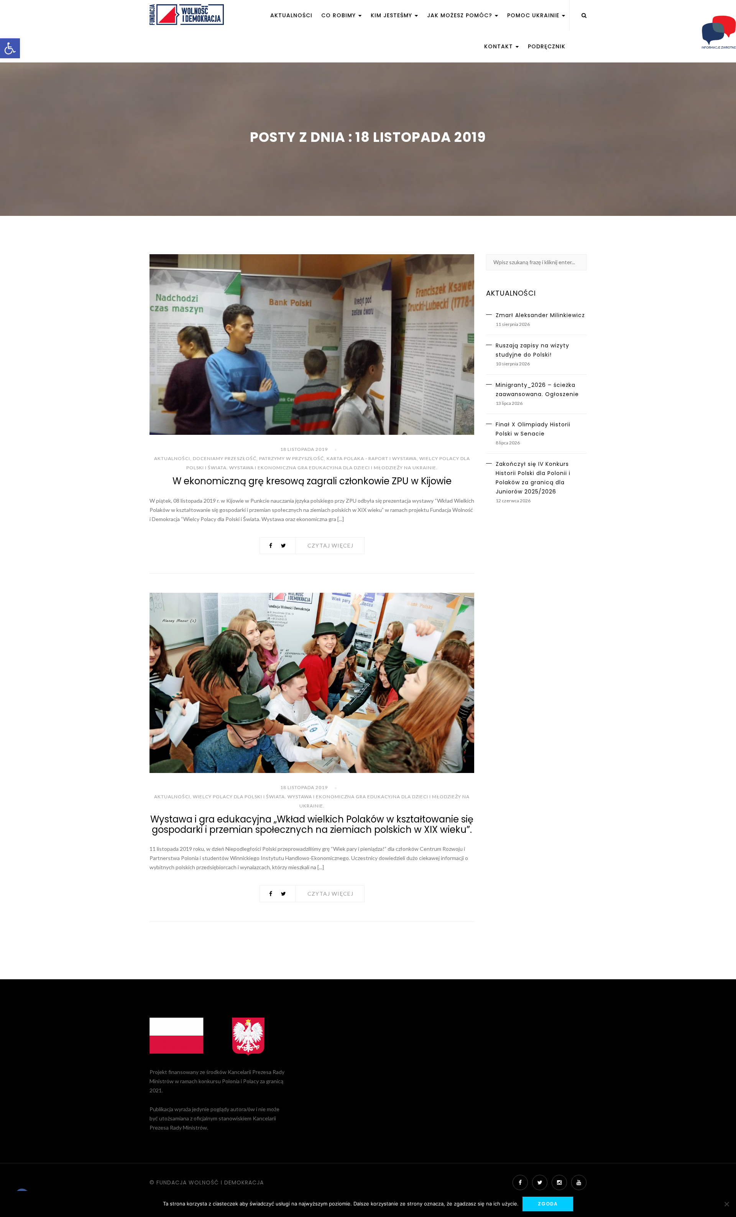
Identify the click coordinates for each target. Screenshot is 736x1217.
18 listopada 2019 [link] (304, 449)
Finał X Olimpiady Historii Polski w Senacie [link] (533, 429)
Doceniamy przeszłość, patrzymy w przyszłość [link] (258, 458)
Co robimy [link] (339, 15)
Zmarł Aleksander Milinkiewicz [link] (540, 315)
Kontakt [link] (499, 46)
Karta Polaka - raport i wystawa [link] (372, 458)
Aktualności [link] (291, 15)
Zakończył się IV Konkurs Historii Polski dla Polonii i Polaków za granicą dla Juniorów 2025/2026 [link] (533, 477)
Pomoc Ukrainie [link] (534, 15)
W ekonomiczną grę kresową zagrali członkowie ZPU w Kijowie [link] (312, 481)
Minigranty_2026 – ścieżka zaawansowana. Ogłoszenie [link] (537, 389)
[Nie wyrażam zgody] (726, 1204)
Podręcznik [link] (546, 46)
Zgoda (548, 1204)
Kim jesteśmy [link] (392, 15)
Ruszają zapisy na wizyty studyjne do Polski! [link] (532, 350)
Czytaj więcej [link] (330, 545)
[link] (10, 48)
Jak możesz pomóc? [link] (460, 15)
